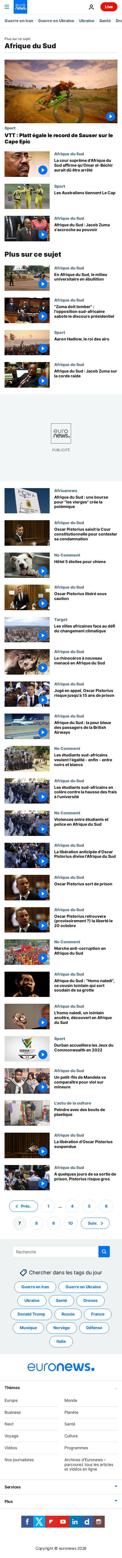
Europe (11, 1400)
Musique (28, 1327)
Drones (90, 1300)
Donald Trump (31, 1314)
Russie (68, 1314)
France (97, 1314)
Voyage (11, 1436)
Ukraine (86, 20)
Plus (9, 1501)
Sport (10, 128)
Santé (105, 20)
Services (13, 1487)
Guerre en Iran (19, 20)
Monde (70, 1400)
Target (61, 619)
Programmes (76, 1447)
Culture (71, 1436)
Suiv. (93, 1223)
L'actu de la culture (72, 1103)
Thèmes (12, 1387)
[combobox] (61, 1251)
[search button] (104, 1251)
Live (109, 6)
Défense (94, 1327)
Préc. (26, 1206)
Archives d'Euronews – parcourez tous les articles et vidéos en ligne (88, 1464)
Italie (61, 1341)
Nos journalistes (19, 1459)
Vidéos (11, 1447)
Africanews (65, 490)
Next (9, 1424)
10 (70, 1223)
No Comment (67, 555)
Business (13, 1412)
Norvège (61, 1327)
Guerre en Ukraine (56, 20)
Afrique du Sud (69, 153)
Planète (71, 1412)
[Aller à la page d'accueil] (20, 7)
